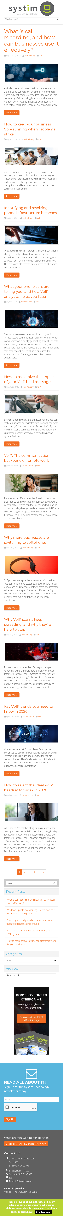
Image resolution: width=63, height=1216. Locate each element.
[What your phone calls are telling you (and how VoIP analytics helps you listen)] (31, 318)
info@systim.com (23, 1181)
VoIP (40, 55)
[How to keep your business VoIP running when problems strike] (31, 156)
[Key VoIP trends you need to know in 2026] (31, 733)
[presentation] (21, 1107)
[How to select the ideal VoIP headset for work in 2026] (31, 812)
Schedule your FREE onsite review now (26, 1144)
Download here (43, 1212)
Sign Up (10, 1119)
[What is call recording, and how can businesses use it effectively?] (31, 72)
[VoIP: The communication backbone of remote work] (31, 482)
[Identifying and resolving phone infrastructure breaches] (31, 234)
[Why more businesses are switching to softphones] (31, 564)
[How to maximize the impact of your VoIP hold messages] (31, 403)
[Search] (54, 883)
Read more (12, 112)
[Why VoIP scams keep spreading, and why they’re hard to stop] (31, 651)
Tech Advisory (29, 55)
